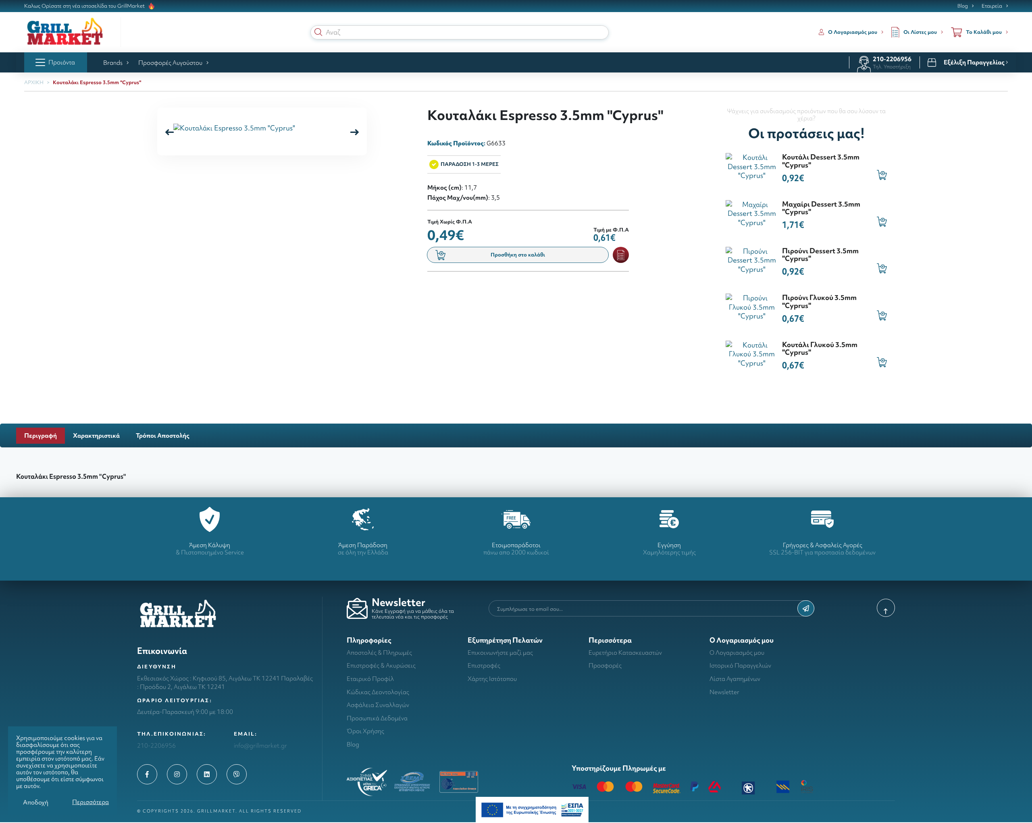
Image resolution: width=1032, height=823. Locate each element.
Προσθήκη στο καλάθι (518, 254)
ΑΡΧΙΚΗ (34, 82)
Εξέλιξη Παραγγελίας (975, 62)
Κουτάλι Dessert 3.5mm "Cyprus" (820, 160)
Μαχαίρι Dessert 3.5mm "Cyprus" (821, 207)
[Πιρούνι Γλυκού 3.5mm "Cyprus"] (752, 306)
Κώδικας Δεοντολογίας (378, 692)
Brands (113, 62)
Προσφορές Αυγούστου (170, 62)
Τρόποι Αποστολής (162, 435)
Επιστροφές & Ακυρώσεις (381, 665)
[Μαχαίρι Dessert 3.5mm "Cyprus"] (752, 212)
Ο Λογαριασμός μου (737, 652)
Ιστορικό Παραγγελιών (740, 665)
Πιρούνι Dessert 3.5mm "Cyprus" (820, 254)
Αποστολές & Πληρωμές (379, 652)
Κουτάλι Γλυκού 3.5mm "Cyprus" (819, 348)
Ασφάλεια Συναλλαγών (378, 705)
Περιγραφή (40, 435)
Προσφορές (605, 665)
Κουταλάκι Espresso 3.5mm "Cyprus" (97, 82)
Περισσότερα (90, 802)
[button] (318, 32)
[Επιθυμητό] (621, 255)
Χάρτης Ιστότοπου (492, 678)
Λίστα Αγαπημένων (735, 678)
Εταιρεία (992, 6)
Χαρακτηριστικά (96, 435)
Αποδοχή (35, 802)
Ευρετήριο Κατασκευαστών (625, 652)
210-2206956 (892, 59)
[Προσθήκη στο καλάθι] (882, 175)
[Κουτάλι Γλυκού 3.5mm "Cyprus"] (752, 353)
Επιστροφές (484, 665)
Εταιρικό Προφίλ (370, 678)
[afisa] (532, 809)
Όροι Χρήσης (365, 731)
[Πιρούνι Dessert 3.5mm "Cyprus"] (752, 259)
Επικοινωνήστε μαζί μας (500, 652)
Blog (962, 6)
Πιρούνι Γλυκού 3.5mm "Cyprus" (819, 301)
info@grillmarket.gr (260, 745)
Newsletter (724, 692)
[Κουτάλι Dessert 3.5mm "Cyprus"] (752, 165)
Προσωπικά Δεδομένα (377, 718)
